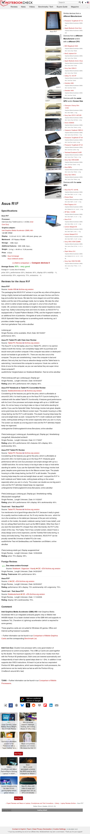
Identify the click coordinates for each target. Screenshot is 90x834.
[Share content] (5, 705)
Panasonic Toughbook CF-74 (74, 21)
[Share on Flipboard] (45, 705)
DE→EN (41, 568)
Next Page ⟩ (18, 754)
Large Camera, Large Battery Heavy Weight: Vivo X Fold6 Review (9, 726)
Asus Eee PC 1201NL (71, 190)
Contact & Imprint (19, 829)
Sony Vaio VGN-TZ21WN (72, 261)
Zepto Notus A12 (70, 251)
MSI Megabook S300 (71, 46)
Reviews (14, 6)
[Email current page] (57, 705)
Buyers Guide (62, 6)
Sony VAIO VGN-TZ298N (72, 241)
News (23, 6)
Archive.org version (26, 289)
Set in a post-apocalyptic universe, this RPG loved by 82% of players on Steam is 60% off (28, 770)
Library (57, 803)
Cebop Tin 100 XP (70, 76)
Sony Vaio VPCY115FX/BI (73, 115)
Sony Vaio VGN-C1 (71, 68)
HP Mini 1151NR (70, 212)
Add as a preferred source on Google (33, 699)
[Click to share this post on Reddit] (34, 705)
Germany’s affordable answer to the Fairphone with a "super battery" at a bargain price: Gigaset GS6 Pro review (9, 744)
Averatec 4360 (69, 83)
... (87, 6)
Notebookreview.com (16, 390)
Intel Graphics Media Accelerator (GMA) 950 (17, 230)
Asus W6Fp (68, 167)
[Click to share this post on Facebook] (11, 705)
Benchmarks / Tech (45, 6)
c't (9, 581)
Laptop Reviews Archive (68, 803)
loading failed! (6, 810)
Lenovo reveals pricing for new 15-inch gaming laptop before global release (9, 789)
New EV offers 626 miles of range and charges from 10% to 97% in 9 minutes (28, 789)
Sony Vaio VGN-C (70, 175)
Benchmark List (30, 638)
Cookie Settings (59, 829)
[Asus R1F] (53, 20)
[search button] (80, 2)
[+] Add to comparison (21, 263)
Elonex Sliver (69, 197)
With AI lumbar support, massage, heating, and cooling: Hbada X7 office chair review (28, 725)
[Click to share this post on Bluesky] (22, 705)
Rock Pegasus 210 (70, 204)
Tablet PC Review (15, 343)
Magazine (75, 6)
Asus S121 (68, 219)
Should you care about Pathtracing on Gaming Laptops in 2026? (9, 771)
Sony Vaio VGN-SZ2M (72, 160)
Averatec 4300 (69, 90)
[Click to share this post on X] (28, 705)
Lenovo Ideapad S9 (71, 227)
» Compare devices (40, 262)
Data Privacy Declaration (42, 829)
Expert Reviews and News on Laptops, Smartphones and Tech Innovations (30, 803)
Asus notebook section (15, 258)
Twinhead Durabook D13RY (73, 152)
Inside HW (12, 289)
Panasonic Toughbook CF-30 (74, 137)
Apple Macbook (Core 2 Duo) (74, 61)
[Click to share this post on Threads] (16, 705)
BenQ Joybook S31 (71, 53)
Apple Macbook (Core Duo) (73, 28)
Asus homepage (13, 256)
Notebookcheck (14, 594)
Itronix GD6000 (69, 123)
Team (29, 829)
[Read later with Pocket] (39, 705)
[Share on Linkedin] (51, 705)
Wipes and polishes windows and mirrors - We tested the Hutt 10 (28, 746)
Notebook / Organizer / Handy (24, 568)
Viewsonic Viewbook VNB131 (74, 130)
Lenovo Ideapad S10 (71, 234)
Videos (32, 6)
